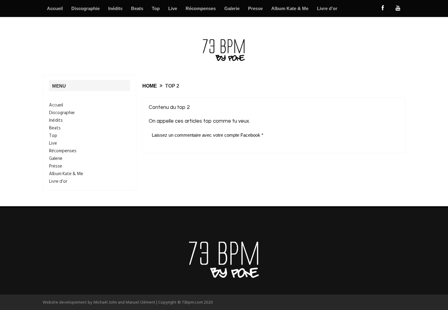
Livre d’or (327, 8)
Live (172, 8)
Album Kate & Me (289, 8)
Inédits (115, 8)
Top (156, 8)
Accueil (55, 8)
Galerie (232, 8)
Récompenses (201, 8)
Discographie (85, 8)
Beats (137, 8)
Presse (255, 8)
